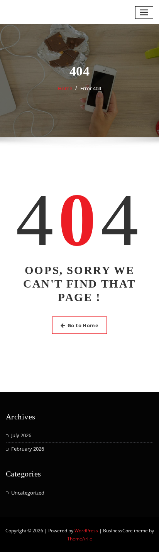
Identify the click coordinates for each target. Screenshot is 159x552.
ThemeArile (79, 538)
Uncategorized (27, 492)
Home (65, 88)
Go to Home (83, 325)
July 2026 (21, 435)
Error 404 (90, 88)
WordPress (86, 530)
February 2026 (27, 448)
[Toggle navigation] (144, 12)
